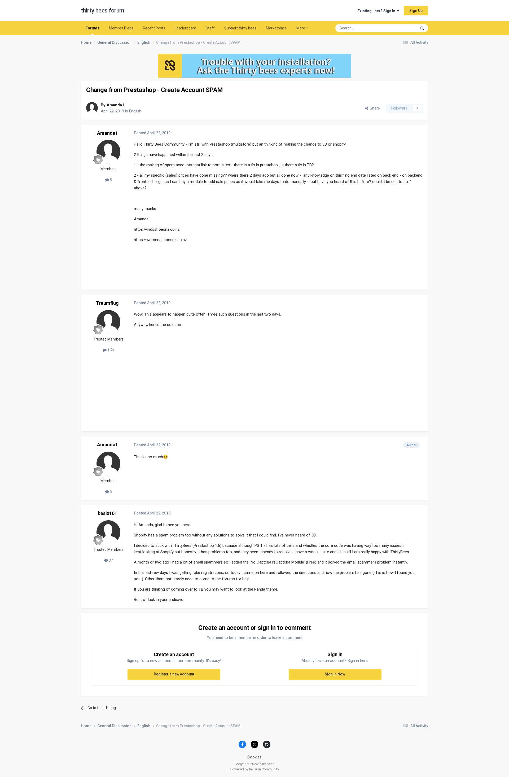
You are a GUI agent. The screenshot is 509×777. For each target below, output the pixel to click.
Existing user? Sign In (377, 11)
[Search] (422, 28)
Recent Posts (154, 28)
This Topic (401, 28)
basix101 (107, 513)
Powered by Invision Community (254, 769)
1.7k (110, 350)
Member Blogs (121, 28)
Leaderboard (185, 28)
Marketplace (276, 28)
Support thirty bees (240, 28)
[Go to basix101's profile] (108, 532)
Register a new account (174, 674)
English (135, 111)
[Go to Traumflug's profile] (108, 322)
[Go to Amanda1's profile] (92, 108)
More (300, 28)
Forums (92, 28)
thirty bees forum (102, 10)
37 (110, 560)
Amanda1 (115, 105)
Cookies (254, 757)
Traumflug (107, 303)
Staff (210, 28)
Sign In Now (335, 674)
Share (374, 108)
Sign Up (416, 10)
